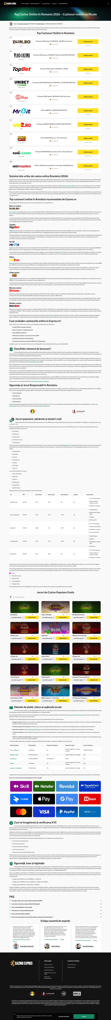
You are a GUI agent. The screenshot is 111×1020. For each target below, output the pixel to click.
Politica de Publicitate (49, 967)
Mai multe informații (64, 1016)
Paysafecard (81, 715)
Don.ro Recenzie (88, 45)
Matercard (16, 750)
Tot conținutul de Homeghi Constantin (21, 939)
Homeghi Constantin (23, 24)
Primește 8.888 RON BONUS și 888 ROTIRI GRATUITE (54, 124)
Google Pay (19, 768)
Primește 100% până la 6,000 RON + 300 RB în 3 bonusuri (54, 41)
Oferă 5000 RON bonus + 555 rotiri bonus (54, 138)
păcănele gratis (67, 445)
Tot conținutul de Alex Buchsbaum (83, 940)
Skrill (51, 315)
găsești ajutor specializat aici (42, 406)
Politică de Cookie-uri (49, 970)
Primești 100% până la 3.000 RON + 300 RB (54, 69)
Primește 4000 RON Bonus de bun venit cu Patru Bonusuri (54, 152)
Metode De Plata (71, 967)
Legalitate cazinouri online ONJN (50, 973)
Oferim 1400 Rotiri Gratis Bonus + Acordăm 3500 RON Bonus (54, 165)
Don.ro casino (12, 212)
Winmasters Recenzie (88, 169)
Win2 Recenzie (88, 128)
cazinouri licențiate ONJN (68, 185)
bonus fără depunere (34, 362)
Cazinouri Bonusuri (71, 964)
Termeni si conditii (48, 964)
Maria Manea (56, 946)
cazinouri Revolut (72, 715)
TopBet (11, 230)
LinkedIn (15, 941)
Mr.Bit (11, 247)
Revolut (12, 763)
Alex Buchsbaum (40, 23)
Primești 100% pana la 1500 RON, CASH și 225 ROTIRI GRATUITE (54, 55)
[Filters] (10, 597)
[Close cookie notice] (14, 1014)
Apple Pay (12, 768)
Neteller (57, 252)
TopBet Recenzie (88, 73)
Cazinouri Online (73, 961)
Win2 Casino (12, 263)
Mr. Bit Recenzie (88, 114)
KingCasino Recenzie (88, 155)
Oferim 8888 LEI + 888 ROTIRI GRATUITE (54, 110)
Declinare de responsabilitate (47, 977)
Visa (11, 750)
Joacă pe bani (31, 617)
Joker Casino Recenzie (88, 142)
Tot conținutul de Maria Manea (51, 939)
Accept (84, 1016)
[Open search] (108, 3)
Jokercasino (12, 278)
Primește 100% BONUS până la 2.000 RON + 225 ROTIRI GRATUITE (54, 82)
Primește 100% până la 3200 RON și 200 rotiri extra (53, 96)
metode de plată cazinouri (34, 729)
